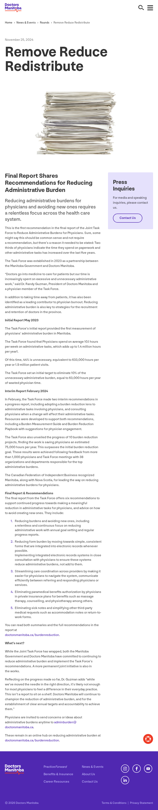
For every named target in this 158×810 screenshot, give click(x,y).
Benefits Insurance (58, 774)
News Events (26, 22)
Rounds (44, 22)
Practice (55, 767)
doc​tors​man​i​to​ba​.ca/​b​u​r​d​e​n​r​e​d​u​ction (32, 635)
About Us (88, 774)
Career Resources (56, 782)
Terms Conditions (114, 803)
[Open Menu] (150, 8)
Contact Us (90, 782)
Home (8, 22)
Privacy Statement (141, 803)
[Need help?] (148, 739)
